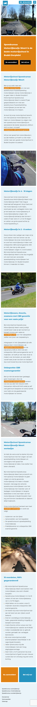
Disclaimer (5, 697)
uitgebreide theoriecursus (13, 347)
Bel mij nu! (27, 675)
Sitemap (4, 701)
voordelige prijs (10, 335)
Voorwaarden (6, 699)
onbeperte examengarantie (14, 381)
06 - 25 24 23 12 (25, 2)
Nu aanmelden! (9, 675)
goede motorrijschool (12, 88)
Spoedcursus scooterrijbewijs (11, 693)
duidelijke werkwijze (11, 509)
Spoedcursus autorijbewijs (10, 688)
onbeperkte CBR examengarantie (16, 130)
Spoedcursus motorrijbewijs (11, 691)
